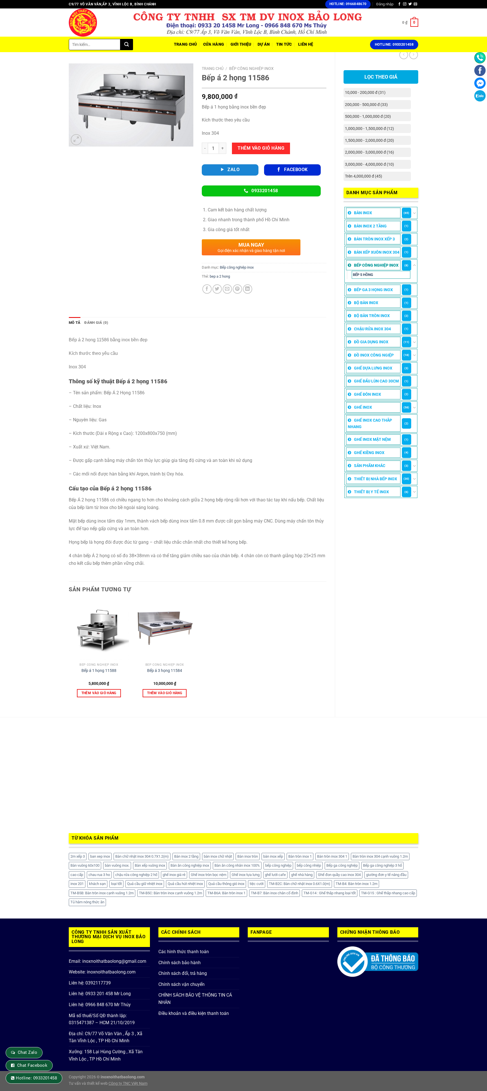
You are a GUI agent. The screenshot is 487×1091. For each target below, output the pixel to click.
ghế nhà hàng (302, 875)
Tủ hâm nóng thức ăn (87, 902)
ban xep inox (100, 856)
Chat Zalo (27, 1052)
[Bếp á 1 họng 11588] (99, 630)
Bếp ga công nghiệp (342, 865)
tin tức (284, 44)
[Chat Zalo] (480, 95)
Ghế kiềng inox (369, 452)
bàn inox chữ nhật (218, 856)
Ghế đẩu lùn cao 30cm (376, 381)
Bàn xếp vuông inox (150, 865)
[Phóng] (76, 139)
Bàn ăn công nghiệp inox (190, 865)
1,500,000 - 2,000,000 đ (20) (369, 140)
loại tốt (116, 884)
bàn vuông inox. (117, 865)
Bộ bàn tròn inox (372, 315)
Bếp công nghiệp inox (376, 265)
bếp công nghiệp (278, 865)
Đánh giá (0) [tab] (96, 322)
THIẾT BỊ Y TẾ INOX (371, 492)
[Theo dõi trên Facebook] (399, 4)
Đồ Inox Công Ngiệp (374, 355)
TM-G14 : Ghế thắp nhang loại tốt (330, 893)
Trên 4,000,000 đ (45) (363, 176)
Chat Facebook (32, 1065)
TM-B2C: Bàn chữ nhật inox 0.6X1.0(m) (299, 884)
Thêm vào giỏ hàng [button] (98, 693)
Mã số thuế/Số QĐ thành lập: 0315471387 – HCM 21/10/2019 (102, 1019)
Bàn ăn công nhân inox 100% (237, 865)
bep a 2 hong (220, 276)
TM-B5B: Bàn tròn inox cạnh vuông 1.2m (102, 893)
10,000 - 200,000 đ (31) (365, 92)
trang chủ (185, 44)
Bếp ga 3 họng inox (373, 289)
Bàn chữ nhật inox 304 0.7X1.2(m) (142, 856)
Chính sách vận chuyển (181, 984)
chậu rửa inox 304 (372, 329)
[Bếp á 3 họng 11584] (164, 630)
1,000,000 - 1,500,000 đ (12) (369, 128)
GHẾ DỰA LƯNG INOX (373, 368)
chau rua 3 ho (99, 875)
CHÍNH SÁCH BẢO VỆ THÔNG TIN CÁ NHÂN (195, 998)
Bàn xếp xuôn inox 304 (376, 252)
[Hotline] (480, 57)
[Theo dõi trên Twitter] (410, 4)
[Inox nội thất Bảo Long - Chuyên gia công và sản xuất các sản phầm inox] (97, 22)
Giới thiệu (241, 44)
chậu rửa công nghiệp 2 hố (136, 875)
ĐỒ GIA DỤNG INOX (371, 342)
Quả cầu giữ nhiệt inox (144, 884)
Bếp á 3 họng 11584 (164, 670)
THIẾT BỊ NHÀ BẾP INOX (375, 479)
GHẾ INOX (363, 407)
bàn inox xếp (273, 856)
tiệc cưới (257, 884)
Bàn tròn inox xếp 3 (374, 239)
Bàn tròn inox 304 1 (332, 856)
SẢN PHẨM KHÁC (369, 465)
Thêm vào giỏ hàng (261, 148)
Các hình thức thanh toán (183, 951)
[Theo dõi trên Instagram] (404, 4)
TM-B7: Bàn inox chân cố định (274, 893)
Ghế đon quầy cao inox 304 (339, 875)
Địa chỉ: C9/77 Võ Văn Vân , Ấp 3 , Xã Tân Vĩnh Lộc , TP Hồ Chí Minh (105, 1037)
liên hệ (305, 44)
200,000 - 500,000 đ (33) (366, 104)
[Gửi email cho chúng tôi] (415, 4)
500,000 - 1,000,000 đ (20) (368, 116)
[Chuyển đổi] (415, 213)
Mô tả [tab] (74, 322)
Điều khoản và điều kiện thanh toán (193, 1013)
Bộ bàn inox (366, 302)
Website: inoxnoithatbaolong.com (102, 972)
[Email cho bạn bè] (227, 289)
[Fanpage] (480, 70)
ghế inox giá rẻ (174, 875)
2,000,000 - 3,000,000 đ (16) (369, 152)
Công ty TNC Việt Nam (128, 1083)
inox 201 (77, 884)
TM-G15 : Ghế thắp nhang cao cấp (388, 893)
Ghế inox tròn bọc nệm (208, 875)
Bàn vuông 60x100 (84, 865)
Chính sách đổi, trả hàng (182, 973)
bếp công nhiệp (309, 865)
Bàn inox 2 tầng (370, 226)
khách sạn (97, 884)
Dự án (264, 44)
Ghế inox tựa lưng (246, 875)
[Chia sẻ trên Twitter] (217, 289)
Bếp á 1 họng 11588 (98, 670)
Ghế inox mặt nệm (372, 439)
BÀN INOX (363, 213)
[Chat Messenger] (480, 83)
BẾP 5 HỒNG (363, 275)
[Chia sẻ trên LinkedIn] (247, 289)
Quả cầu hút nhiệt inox (185, 884)
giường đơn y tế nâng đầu (386, 875)
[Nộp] (126, 44)
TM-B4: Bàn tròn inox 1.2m (356, 884)
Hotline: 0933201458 (36, 1078)
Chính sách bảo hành (179, 962)
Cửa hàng (213, 44)
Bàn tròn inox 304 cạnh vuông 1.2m (380, 856)
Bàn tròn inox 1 (300, 856)
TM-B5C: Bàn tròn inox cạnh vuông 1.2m (170, 893)
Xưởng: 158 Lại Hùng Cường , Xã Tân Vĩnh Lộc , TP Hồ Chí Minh (106, 1055)
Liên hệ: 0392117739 (90, 983)
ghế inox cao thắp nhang (370, 423)
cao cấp (76, 875)
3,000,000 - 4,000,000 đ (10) (369, 164)
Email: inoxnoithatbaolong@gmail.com (107, 961)
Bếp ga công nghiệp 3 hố (382, 865)
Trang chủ (212, 68)
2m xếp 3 (77, 856)
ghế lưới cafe (275, 875)
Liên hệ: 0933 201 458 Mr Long (100, 993)
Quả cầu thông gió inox (226, 884)
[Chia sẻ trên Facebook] (207, 289)
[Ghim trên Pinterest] (237, 289)
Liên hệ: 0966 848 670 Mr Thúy (100, 1004)
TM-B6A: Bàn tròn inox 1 (226, 893)
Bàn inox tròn (247, 856)
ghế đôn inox (367, 394)
